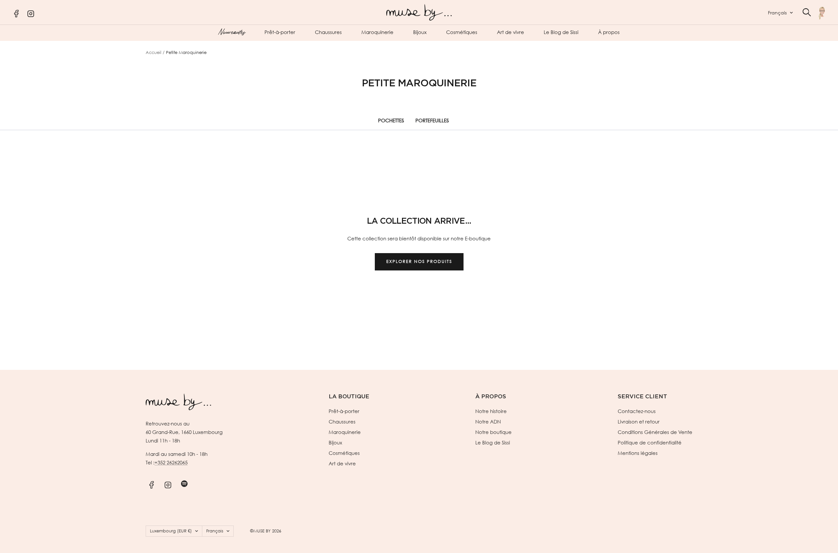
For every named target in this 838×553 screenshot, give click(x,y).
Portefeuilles (432, 120)
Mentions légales (638, 453)
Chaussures (328, 32)
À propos (609, 32)
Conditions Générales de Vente (655, 432)
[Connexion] (822, 13)
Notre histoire (491, 411)
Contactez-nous (637, 411)
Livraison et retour (639, 421)
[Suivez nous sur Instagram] (167, 484)
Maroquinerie (377, 32)
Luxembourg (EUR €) (171, 531)
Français (777, 12)
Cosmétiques (461, 32)
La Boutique (349, 396)
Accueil (153, 52)
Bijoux (420, 32)
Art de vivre (510, 32)
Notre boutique (493, 432)
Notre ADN (488, 421)
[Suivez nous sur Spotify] (184, 484)
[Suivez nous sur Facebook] (151, 484)
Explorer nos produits (419, 261)
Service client (642, 396)
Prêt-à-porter (279, 32)
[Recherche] (807, 12)
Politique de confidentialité (650, 442)
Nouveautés (231, 31)
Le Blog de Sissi (561, 32)
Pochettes (391, 120)
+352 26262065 (171, 462)
